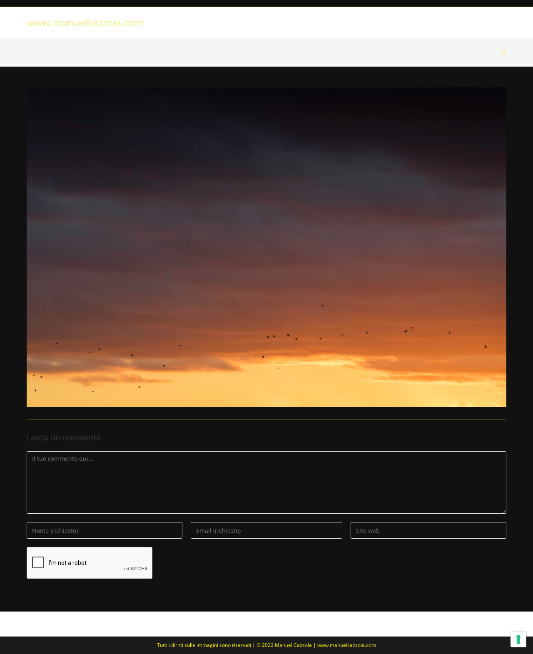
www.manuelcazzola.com (85, 22)
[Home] (503, 52)
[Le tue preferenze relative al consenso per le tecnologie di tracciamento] (518, 639)
